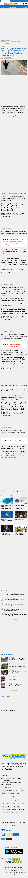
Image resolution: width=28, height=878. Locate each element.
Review (19, 819)
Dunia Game (11, 793)
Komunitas (14, 812)
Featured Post (5, 800)
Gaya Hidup (13, 800)
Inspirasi (14, 803)
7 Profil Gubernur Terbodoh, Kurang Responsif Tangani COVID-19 (5, 535)
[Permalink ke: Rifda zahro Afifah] (2, 58)
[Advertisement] (14, 24)
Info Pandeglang (5, 803)
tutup (2, 858)
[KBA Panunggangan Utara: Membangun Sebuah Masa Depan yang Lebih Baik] (21, 528)
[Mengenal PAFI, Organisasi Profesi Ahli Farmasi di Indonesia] (7, 514)
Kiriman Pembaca (6, 812)
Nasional (12, 816)
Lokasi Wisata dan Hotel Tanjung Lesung (14, 599)
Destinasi (4, 793)
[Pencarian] (26, 4)
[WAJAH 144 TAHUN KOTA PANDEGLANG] (3, 679)
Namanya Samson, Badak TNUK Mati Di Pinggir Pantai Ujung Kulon (15, 615)
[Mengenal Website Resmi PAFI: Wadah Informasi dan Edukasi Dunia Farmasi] (7, 500)
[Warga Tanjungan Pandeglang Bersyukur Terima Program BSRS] (4, 666)
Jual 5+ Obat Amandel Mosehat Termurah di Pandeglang (14, 595)
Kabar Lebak (21, 803)
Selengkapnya (13, 619)
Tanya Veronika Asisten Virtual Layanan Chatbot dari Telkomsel (13, 604)
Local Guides (5, 816)
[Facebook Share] (14, 491)
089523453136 (9, 784)
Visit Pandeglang (12, 825)
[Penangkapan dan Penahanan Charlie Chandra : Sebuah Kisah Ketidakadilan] (21, 514)
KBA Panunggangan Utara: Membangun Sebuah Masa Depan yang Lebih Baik (20, 535)
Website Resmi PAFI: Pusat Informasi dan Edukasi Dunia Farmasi (20, 507)
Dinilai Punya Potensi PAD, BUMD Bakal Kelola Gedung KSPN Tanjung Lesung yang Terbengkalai (17, 659)
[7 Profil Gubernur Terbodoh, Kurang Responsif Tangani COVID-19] (7, 528)
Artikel (3, 790)
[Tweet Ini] (17, 491)
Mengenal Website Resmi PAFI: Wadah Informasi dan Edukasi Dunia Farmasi (7, 507)
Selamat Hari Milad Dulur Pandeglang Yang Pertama (15, 685)
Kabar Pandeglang (6, 806)
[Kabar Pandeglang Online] (10, 4)
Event (17, 793)
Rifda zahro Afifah (7, 57)
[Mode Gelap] (24, 4)
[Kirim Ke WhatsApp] (26, 491)
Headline (20, 800)
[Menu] (2, 4)
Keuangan (21, 809)
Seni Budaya (5, 822)
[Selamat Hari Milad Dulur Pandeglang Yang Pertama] (3, 685)
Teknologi (4, 825)
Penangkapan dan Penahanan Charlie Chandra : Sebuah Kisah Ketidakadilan (20, 521)
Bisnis (23, 790)
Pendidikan (4, 819)
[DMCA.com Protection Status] (6, 838)
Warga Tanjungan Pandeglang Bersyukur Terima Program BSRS (17, 665)
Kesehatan (14, 809)
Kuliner (21, 812)
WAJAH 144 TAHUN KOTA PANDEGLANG (15, 678)
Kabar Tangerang (6, 809)
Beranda (3, 40)
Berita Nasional (10, 790)
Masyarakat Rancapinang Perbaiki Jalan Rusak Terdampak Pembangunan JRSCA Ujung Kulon (17, 672)
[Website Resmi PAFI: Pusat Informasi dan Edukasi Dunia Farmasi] (21, 500)
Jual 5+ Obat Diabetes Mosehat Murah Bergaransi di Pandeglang (13, 610)
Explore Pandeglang (6, 796)
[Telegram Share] (23, 491)
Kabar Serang (16, 806)
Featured (8, 40)
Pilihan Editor (12, 819)
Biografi (18, 790)
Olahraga (18, 816)
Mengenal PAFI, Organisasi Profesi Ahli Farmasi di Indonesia (6, 521)
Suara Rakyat (23, 822)
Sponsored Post (13, 822)
